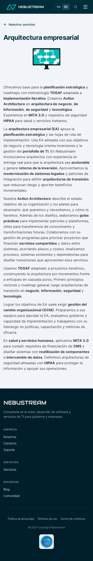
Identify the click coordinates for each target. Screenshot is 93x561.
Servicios (9, 469)
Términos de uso (47, 518)
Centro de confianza (73, 518)
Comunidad (11, 496)
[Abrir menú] (85, 7)
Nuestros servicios (22, 24)
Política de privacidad (21, 518)
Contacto (9, 443)
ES (65, 6)
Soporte (9, 450)
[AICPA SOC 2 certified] (46, 541)
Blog (6, 489)
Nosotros (9, 437)
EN (58, 6)
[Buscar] (75, 7)
